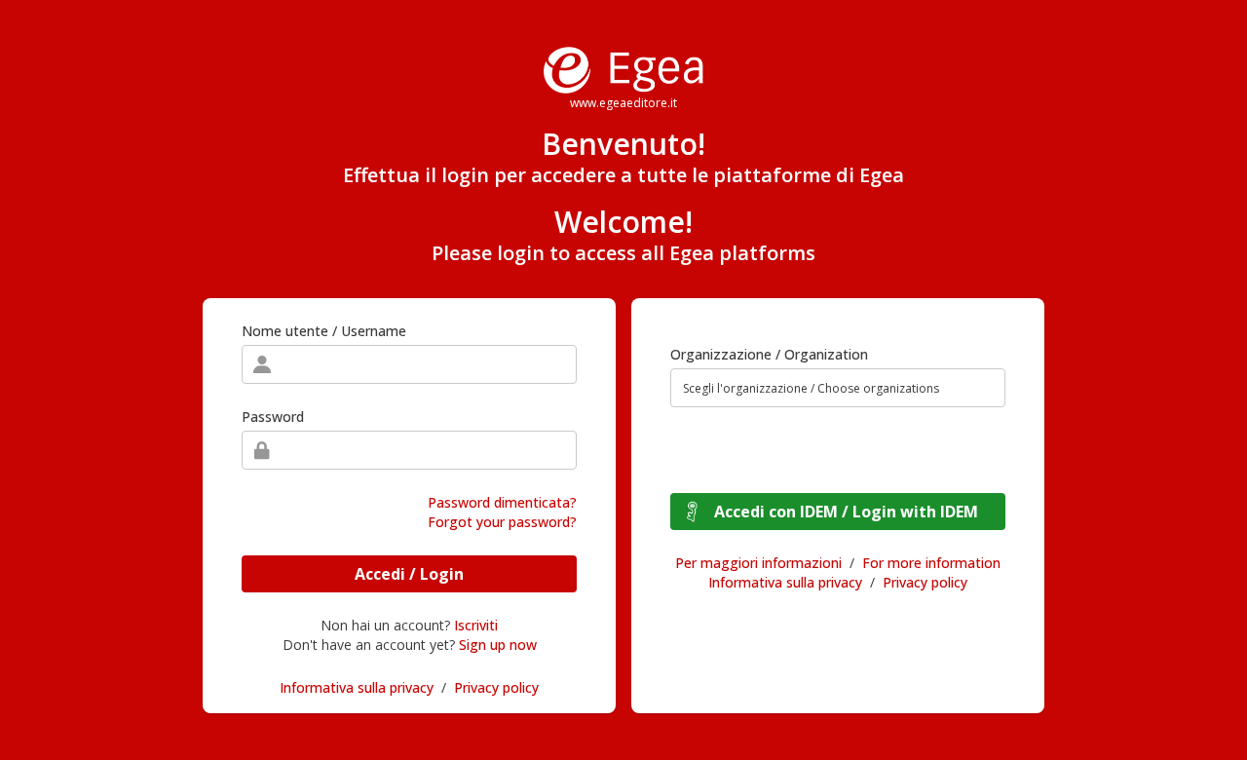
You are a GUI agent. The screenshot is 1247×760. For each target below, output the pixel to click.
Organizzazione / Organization (769, 354)
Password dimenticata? (502, 502)
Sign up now (498, 644)
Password (273, 416)
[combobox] (837, 387)
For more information (931, 562)
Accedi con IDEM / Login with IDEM (846, 511)
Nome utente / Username (324, 331)
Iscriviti (476, 625)
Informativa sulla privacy (357, 687)
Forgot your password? (502, 522)
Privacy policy (496, 687)
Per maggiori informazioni (758, 562)
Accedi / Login (409, 574)
